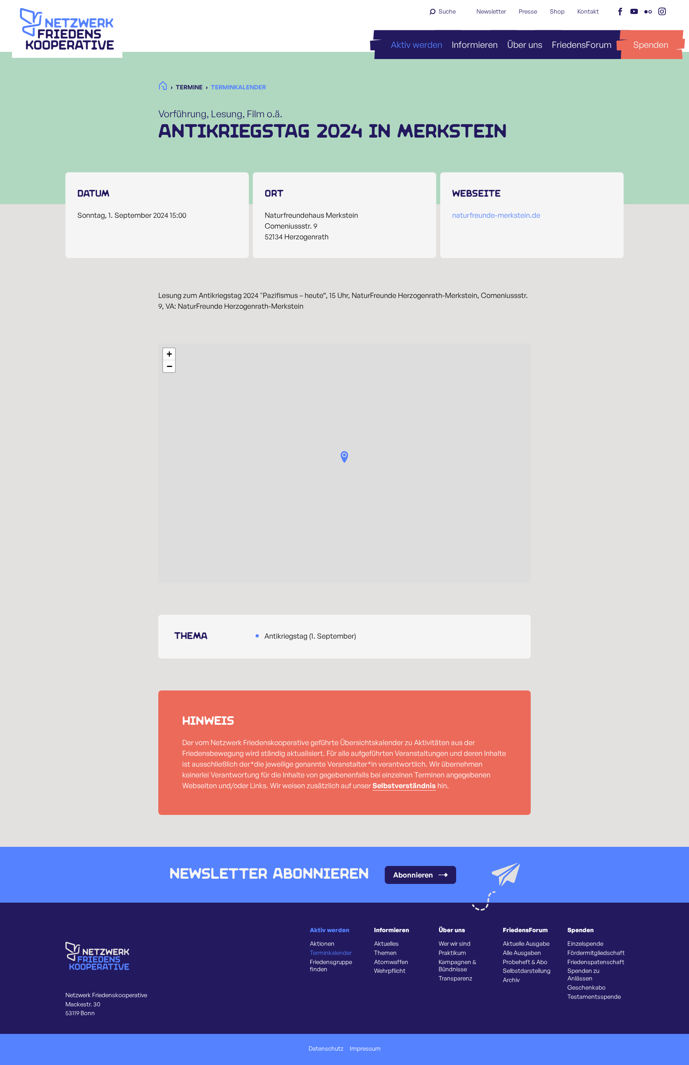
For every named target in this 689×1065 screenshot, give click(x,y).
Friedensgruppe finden (331, 965)
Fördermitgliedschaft (596, 953)
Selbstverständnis (404, 785)
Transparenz (455, 978)
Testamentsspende (594, 996)
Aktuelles (386, 943)
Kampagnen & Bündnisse (457, 965)
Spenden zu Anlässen (583, 974)
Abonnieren (413, 874)
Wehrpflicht (390, 970)
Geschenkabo (586, 987)
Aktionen (322, 943)
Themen (385, 953)
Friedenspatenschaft (595, 962)
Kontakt (588, 11)
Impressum (365, 1048)
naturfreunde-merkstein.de (496, 215)
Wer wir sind (454, 943)
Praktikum (452, 953)
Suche (447, 11)
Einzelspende (585, 943)
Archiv (511, 980)
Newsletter (491, 11)
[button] (344, 457)
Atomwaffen (391, 962)
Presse (528, 11)
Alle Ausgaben (522, 953)
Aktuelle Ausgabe (526, 943)
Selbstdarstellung (527, 970)
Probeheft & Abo (525, 962)
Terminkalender (331, 953)
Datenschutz (326, 1048)
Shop (557, 11)
